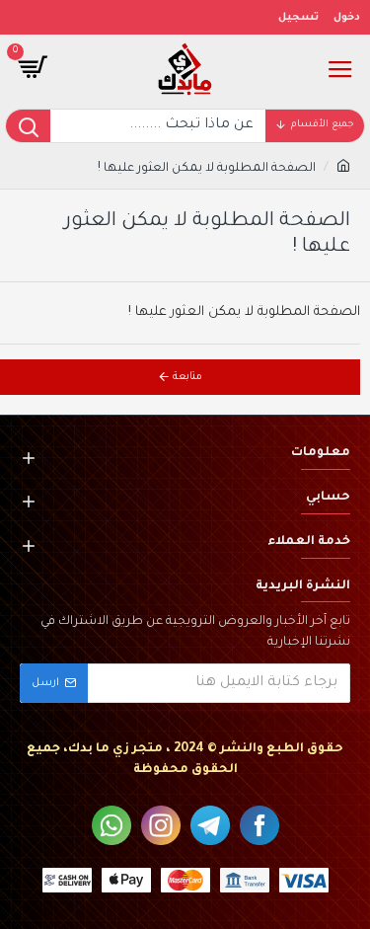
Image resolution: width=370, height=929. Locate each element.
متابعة (187, 377)
